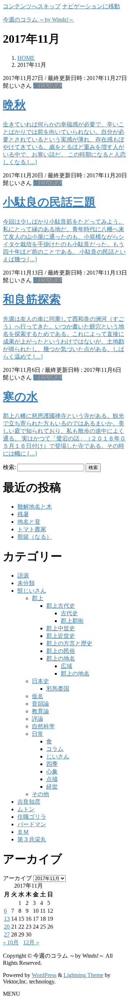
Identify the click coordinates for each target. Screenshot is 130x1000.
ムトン (26, 809)
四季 (52, 764)
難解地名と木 (34, 507)
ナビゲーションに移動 (91, 6)
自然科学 (43, 726)
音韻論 (40, 704)
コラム (55, 749)
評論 (37, 719)
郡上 (37, 598)
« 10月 (11, 942)
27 (7, 934)
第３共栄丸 (31, 839)
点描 (52, 779)
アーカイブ (17, 878)
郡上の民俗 (60, 651)
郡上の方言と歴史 (69, 643)
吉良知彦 (28, 802)
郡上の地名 (60, 658)
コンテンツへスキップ (32, 6)
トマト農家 (31, 529)
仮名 (37, 696)
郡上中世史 (60, 628)
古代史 (69, 613)
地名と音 (28, 522)
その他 (40, 794)
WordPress (44, 975)
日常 (37, 734)
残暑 (23, 514)
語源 (23, 576)
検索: (9, 467)
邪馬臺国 (57, 689)
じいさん (57, 756)
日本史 (40, 681)
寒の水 (20, 396)
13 (7, 919)
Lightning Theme (83, 975)
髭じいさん (47, 86)
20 (7, 927)
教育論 (40, 711)
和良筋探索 (32, 299)
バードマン (31, 824)
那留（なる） (34, 537)
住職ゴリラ (31, 817)
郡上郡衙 (72, 621)
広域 (66, 666)
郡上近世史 (60, 636)
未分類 (26, 583)
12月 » (31, 942)
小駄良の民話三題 (49, 202)
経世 (52, 787)
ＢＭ (23, 832)
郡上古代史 (60, 606)
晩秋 (14, 104)
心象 (52, 771)
